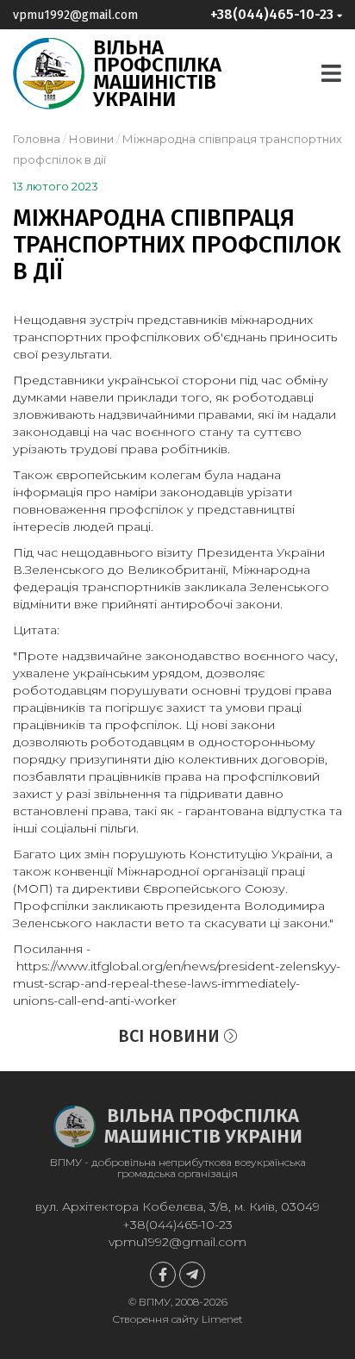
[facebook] (163, 1274)
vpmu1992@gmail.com (75, 15)
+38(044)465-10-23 (177, 1224)
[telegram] (192, 1274)
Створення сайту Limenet (177, 1319)
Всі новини (171, 1035)
